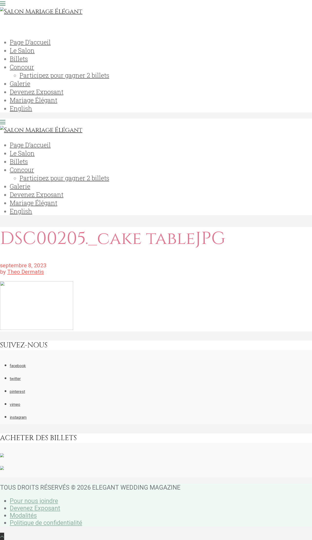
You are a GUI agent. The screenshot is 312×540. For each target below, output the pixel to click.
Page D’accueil (30, 42)
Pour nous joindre (34, 500)
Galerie (20, 83)
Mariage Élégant (33, 100)
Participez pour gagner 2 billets (64, 75)
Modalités (23, 515)
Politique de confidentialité (46, 522)
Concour (22, 67)
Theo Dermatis (25, 272)
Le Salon (22, 50)
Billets (19, 59)
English (21, 108)
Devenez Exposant (36, 92)
